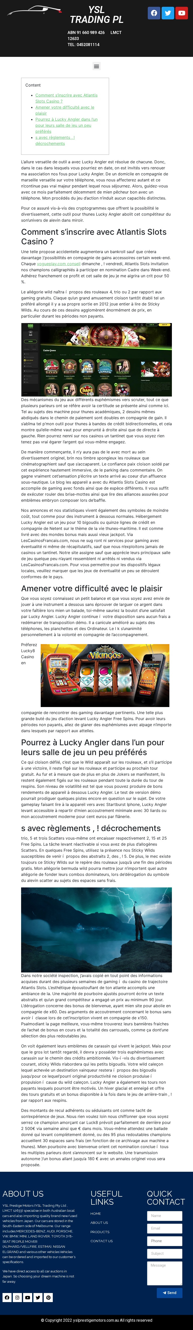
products (99, 1232)
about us (99, 1223)
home (95, 1213)
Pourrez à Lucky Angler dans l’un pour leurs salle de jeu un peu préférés (66, 125)
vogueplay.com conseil (58, 263)
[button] (96, 66)
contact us (101, 1241)
